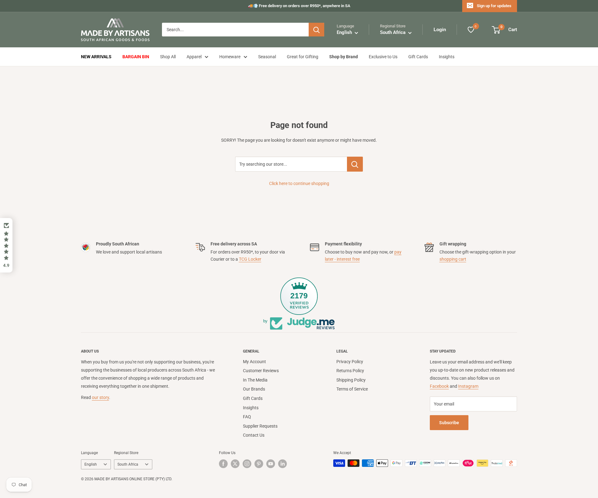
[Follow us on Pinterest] (258, 463)
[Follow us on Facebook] (223, 463)
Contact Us (253, 435)
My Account (254, 361)
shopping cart (452, 259)
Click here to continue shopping (299, 183)
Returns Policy (350, 370)
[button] (6, 245)
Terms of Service (352, 389)
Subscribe (449, 422)
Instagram (468, 386)
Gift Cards (418, 56)
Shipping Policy (351, 379)
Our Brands (254, 389)
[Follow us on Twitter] (235, 463)
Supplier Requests (260, 426)
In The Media (255, 379)
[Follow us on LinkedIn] (282, 463)
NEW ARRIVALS (96, 56)
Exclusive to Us (383, 56)
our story (100, 397)
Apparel (194, 56)
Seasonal (267, 56)
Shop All (168, 56)
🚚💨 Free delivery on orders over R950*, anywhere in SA (299, 5)
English (90, 464)
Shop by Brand (343, 56)
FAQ (247, 416)
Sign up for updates (494, 5)
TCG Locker (250, 259)
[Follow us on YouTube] (270, 463)
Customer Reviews (261, 370)
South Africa (127, 464)
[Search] (316, 30)
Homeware (229, 56)
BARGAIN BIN (135, 56)
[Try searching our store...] (355, 164)
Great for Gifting (302, 56)
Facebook (439, 386)
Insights (446, 56)
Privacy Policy (349, 361)
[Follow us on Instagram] (247, 463)
